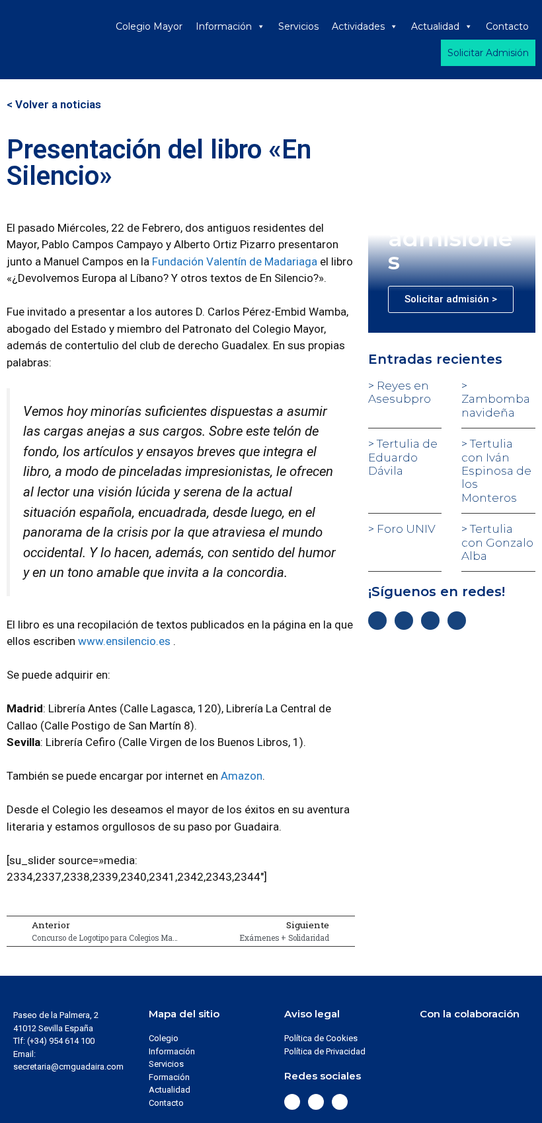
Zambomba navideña (495, 405)
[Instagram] (430, 620)
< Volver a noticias (54, 104)
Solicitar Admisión (488, 53)
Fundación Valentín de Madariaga (234, 261)
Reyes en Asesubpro (399, 392)
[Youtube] (456, 620)
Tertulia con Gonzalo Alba (497, 542)
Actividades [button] (358, 26)
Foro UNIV (405, 528)
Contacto (507, 26)
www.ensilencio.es (124, 641)
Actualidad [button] (435, 26)
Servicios (298, 26)
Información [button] (224, 26)
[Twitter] (404, 620)
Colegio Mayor (149, 26)
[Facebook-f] (377, 620)
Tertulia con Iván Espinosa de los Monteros (496, 470)
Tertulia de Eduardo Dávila (403, 457)
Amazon (241, 775)
